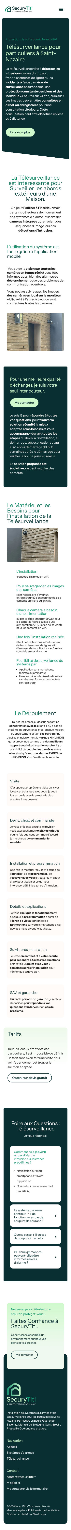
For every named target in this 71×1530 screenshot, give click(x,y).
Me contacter (24, 402)
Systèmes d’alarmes (20, 1452)
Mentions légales (16, 1510)
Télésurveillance (18, 1458)
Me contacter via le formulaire (27, 1488)
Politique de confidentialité (42, 1510)
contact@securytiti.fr (21, 1477)
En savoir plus (20, 132)
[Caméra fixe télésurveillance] (35, 350)
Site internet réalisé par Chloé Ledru (26, 1514)
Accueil (12, 1447)
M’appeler (13, 1483)
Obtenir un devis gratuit (29, 1078)
